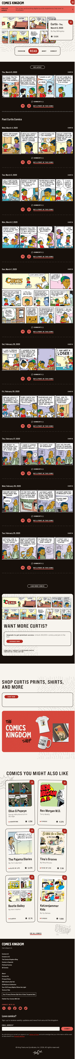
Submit (67, 1029)
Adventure (14, 822)
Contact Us (5, 976)
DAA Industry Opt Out (8, 982)
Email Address (8, 1025)
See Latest (39, 67)
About (4, 973)
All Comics (5, 968)
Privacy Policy (6, 979)
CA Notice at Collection (9, 984)
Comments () (39, 101)
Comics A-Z (5, 954)
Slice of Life (15, 868)
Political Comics (7, 965)
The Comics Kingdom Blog (10, 959)
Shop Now (11, 697)
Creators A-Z (6, 957)
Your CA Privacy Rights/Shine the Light (14, 987)
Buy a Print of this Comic (43, 106)
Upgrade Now (15, 641)
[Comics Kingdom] (13, 944)
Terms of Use (6, 990)
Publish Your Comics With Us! (11, 999)
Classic (44, 821)
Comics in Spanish (7, 962)
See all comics (36, 933)
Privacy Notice (19, 1036)
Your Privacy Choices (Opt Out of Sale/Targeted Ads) (19, 994)
